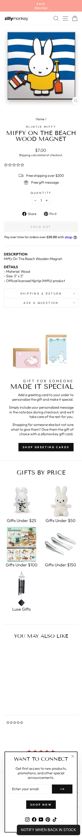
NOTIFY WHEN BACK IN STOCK (48, 830)
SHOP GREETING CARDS (46, 447)
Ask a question (41, 303)
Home (40, 119)
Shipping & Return (41, 293)
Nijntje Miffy (41, 126)
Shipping (25, 155)
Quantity (41, 193)
